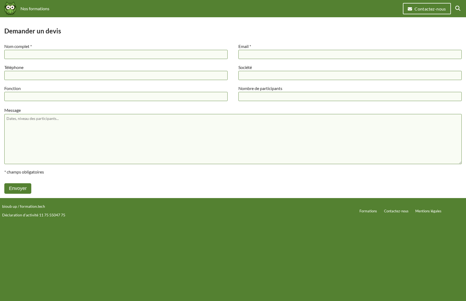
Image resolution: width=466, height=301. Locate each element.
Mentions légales (428, 211)
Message (12, 110)
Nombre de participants (260, 88)
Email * (244, 46)
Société (245, 67)
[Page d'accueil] (10, 9)
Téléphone (13, 67)
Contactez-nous (430, 8)
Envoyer (18, 188)
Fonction (12, 88)
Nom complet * (18, 46)
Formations (368, 211)
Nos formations (34, 8)
